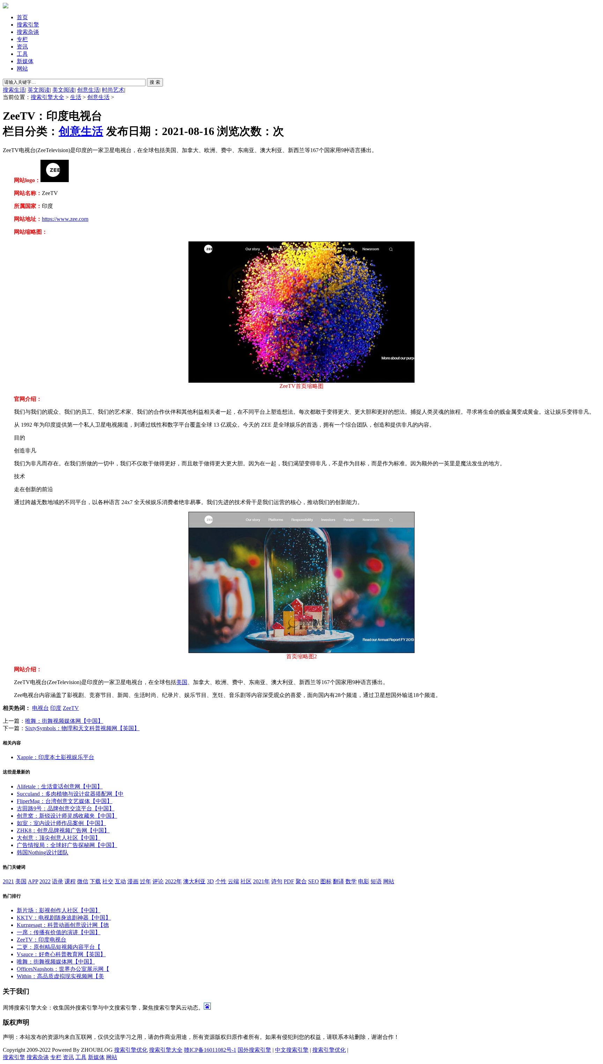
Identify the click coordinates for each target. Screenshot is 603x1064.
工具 (22, 54)
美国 (181, 682)
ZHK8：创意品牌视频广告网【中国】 (63, 830)
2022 (45, 881)
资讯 (22, 47)
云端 (233, 881)
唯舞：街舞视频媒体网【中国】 (64, 721)
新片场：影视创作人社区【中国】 (58, 910)
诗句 (276, 881)
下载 (95, 881)
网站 (22, 69)
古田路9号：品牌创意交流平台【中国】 (65, 808)
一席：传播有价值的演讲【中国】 (58, 932)
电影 (363, 881)
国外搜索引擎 (254, 1050)
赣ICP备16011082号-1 (210, 1050)
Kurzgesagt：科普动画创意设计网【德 (63, 925)
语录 (57, 881)
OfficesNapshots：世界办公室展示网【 (63, 969)
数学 (351, 881)
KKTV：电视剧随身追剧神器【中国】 (64, 918)
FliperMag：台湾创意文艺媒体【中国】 (64, 801)
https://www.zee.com (65, 219)
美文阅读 (63, 90)
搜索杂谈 (28, 32)
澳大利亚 (194, 881)
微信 (82, 881)
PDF (289, 881)
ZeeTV (71, 708)
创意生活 (88, 90)
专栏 (22, 39)
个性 (220, 881)
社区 (246, 881)
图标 (326, 881)
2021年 (261, 881)
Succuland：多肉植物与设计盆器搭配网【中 (70, 794)
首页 (22, 17)
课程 (70, 881)
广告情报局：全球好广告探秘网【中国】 (67, 845)
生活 (75, 97)
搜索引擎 (28, 25)
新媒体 (25, 61)
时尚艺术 (113, 90)
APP (33, 881)
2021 (8, 881)
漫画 (133, 881)
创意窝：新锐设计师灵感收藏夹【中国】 (67, 816)
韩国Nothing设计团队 (42, 852)
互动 (120, 881)
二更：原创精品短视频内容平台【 (58, 947)
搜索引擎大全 (47, 97)
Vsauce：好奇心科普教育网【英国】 (61, 954)
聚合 (301, 881)
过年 (145, 881)
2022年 (173, 881)
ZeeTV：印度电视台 (41, 940)
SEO (313, 881)
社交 (107, 881)
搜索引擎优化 (131, 1050)
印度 (55, 708)
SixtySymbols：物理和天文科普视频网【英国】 (82, 728)
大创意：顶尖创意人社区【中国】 (58, 838)
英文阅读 (39, 90)
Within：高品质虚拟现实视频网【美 (60, 976)
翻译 (338, 881)
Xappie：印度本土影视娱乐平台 (55, 757)
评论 (158, 881)
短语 (376, 881)
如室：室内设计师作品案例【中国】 (61, 823)
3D (210, 881)
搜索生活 (14, 90)
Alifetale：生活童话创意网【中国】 (60, 786)
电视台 (40, 708)
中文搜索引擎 (291, 1050)
